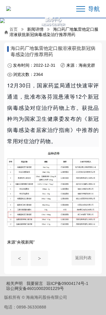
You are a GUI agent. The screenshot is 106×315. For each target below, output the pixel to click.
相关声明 (14, 283)
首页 (13, 29)
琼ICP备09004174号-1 (67, 283)
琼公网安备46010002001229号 (35, 288)
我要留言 (34, 283)
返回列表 (83, 257)
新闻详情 (35, 29)
